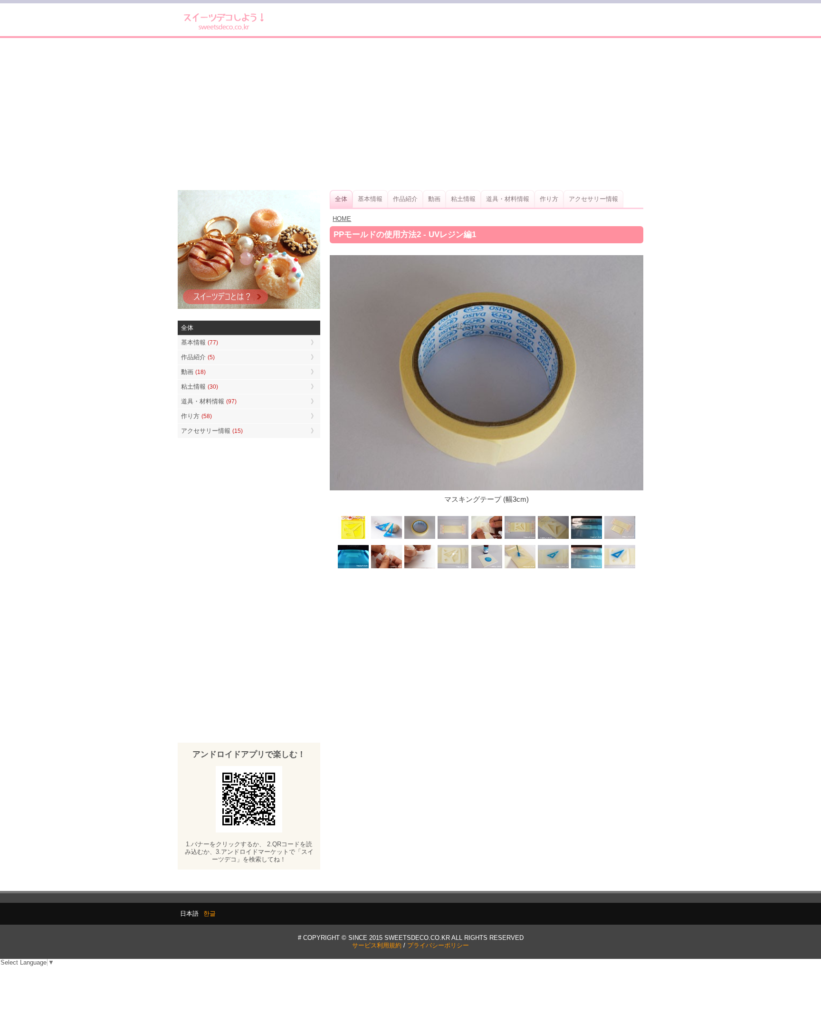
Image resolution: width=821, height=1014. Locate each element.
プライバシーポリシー (438, 945)
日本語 (189, 913)
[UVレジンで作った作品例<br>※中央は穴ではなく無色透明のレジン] (386, 537)
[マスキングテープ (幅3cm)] (420, 537)
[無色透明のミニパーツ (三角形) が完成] (420, 567)
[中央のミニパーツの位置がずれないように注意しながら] (519, 567)
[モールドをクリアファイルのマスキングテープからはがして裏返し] (619, 537)
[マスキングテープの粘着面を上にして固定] (453, 537)
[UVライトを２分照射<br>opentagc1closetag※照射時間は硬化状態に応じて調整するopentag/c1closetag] (586, 537)
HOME (342, 218)
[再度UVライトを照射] (353, 567)
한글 (209, 913)
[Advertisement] (410, 114)
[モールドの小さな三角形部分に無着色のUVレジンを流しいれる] (553, 537)
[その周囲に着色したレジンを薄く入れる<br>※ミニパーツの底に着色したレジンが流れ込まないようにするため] (553, 567)
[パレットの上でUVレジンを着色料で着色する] (486, 567)
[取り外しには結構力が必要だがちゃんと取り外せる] (386, 567)
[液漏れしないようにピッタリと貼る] (486, 537)
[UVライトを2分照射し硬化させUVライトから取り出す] (586, 567)
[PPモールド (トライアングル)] (353, 537)
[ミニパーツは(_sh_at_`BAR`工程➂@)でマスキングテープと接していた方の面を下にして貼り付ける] (453, 567)
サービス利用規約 (376, 945)
